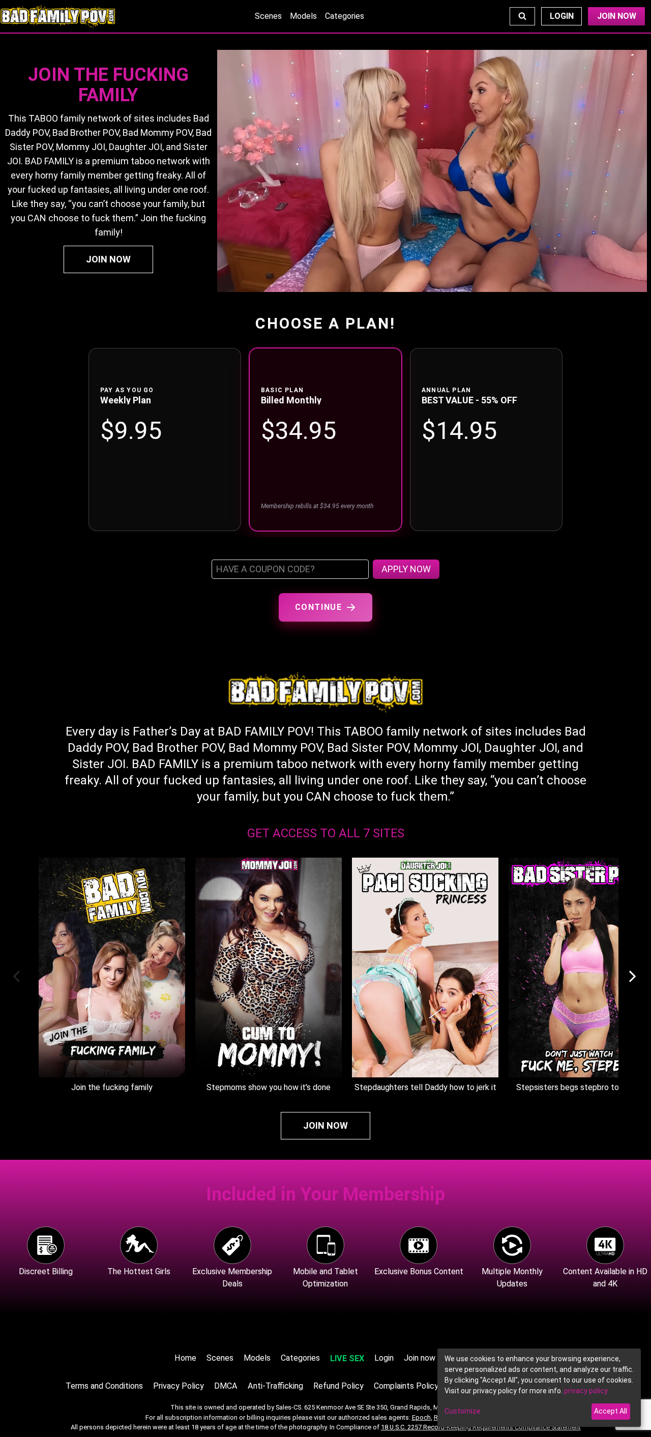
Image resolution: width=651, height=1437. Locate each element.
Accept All (610, 1411)
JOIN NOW (108, 259)
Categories (344, 16)
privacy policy (586, 1391)
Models (303, 16)
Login (562, 16)
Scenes (268, 16)
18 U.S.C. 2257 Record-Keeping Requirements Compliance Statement (481, 1427)
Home (185, 1358)
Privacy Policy (178, 1386)
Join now (419, 1358)
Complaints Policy (406, 1386)
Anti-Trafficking (275, 1386)
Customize (463, 1411)
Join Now (616, 16)
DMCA (226, 1386)
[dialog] (539, 1387)
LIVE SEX (347, 1358)
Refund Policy (338, 1386)
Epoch (421, 1417)
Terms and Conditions (104, 1386)
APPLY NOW (406, 569)
